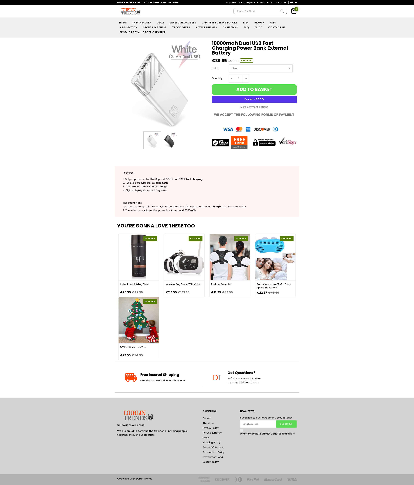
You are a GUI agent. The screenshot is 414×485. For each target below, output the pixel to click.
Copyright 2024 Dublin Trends (134, 478)
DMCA (258, 27)
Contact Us (276, 27)
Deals (160, 22)
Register (281, 2)
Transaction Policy (213, 452)
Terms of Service (213, 447)
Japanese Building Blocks (219, 22)
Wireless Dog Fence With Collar (183, 284)
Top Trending (141, 22)
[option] (152, 140)
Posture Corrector (221, 284)
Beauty (259, 22)
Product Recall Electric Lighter (142, 32)
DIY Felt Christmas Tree (133, 347)
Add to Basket (254, 89)
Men (246, 22)
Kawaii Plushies (206, 27)
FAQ (246, 27)
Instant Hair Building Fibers (134, 284)
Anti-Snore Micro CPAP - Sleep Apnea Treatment (274, 286)
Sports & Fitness (154, 27)
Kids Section (128, 27)
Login (293, 2)
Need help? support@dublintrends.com (249, 2)
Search (207, 418)
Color (215, 68)
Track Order (181, 27)
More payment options (254, 107)
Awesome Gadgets (183, 22)
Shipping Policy (211, 442)
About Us (208, 423)
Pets (273, 22)
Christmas (230, 27)
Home (123, 22)
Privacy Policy (210, 428)
